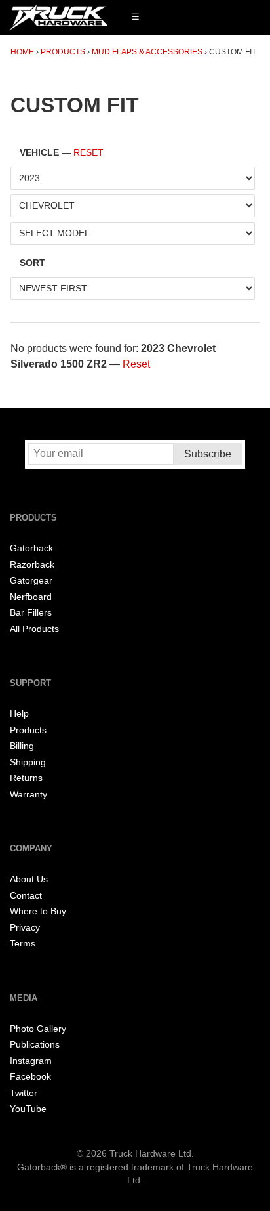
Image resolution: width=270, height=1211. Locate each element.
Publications (35, 1045)
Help (19, 714)
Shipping (28, 762)
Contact (26, 896)
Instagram (31, 1061)
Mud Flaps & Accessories (147, 51)
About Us (29, 879)
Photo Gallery (38, 1029)
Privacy (25, 928)
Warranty (28, 794)
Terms (22, 943)
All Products (34, 629)
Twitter (23, 1093)
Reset (88, 153)
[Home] (58, 17)
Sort (32, 263)
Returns (26, 778)
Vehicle (62, 153)
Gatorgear (31, 580)
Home (22, 51)
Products (63, 51)
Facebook (30, 1077)
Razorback (32, 565)
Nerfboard (31, 597)
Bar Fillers (31, 613)
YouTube (28, 1109)
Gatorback (31, 548)
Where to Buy (38, 911)
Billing (22, 746)
